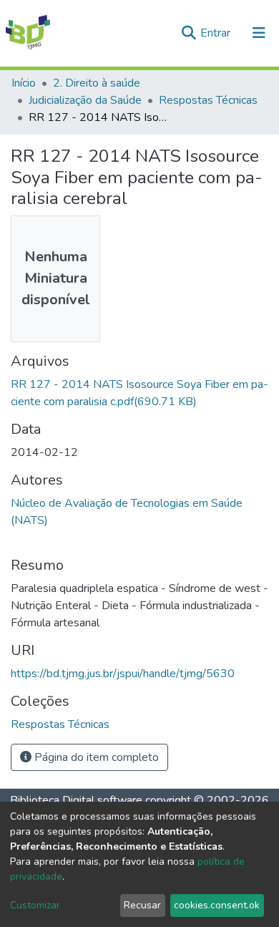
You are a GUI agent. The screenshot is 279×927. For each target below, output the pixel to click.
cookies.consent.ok (217, 905)
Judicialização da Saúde (85, 100)
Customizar (35, 905)
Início (23, 83)
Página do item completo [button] (95, 757)
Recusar (142, 905)
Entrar (216, 33)
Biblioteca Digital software (76, 800)
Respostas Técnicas (208, 100)
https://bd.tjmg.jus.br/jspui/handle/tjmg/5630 (123, 673)
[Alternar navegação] (259, 33)
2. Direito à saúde (96, 83)
